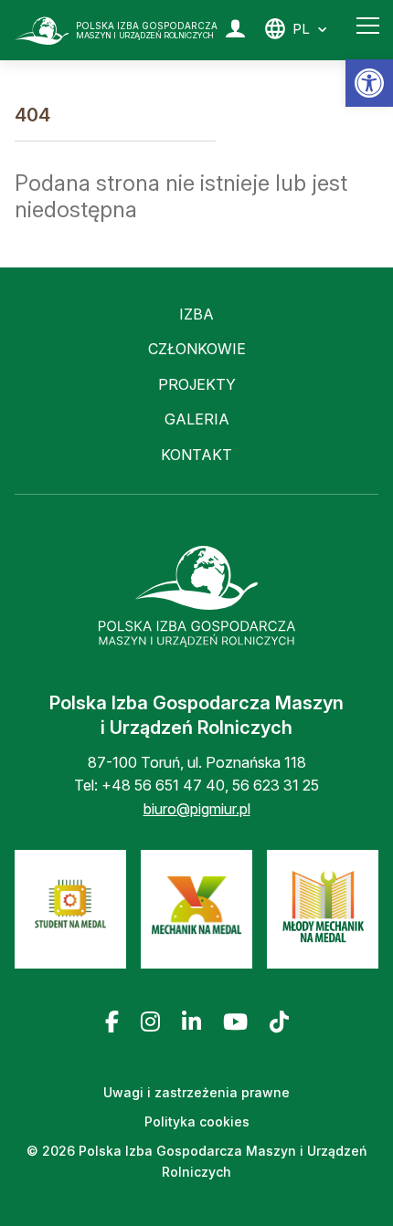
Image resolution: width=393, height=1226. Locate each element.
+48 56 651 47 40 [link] (163, 785)
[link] (369, 83)
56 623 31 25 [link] (275, 785)
